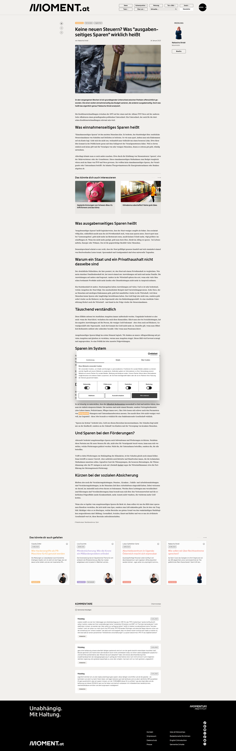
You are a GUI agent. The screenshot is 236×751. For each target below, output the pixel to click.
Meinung (156, 5)
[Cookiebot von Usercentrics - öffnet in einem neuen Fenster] (149, 354)
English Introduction (178, 740)
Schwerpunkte (140, 5)
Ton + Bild (170, 5)
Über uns (140, 9)
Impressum (151, 736)
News (126, 5)
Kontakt (150, 732)
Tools (125, 9)
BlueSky (179, 51)
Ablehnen (91, 395)
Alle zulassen (144, 395)
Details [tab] (118, 360)
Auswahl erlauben (118, 395)
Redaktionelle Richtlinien (180, 736)
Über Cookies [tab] (145, 360)
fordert (120, 465)
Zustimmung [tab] (90, 360)
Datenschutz (152, 740)
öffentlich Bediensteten (116, 404)
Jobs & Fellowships (177, 732)
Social (186, 5)
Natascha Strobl (178, 42)
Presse (149, 744)
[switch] (107, 387)
